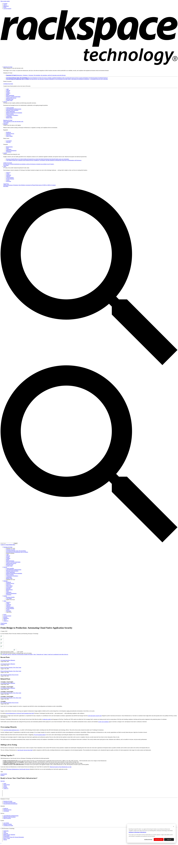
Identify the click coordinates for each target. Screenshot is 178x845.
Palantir (7, 91)
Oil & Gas (8, 134)
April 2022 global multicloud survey (11, 730)
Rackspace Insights (37, 159)
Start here (3, 781)
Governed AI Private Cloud (9, 802)
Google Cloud (9, 100)
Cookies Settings (148, 839)
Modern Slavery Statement (9, 834)
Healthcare (8, 132)
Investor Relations (10, 178)
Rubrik (7, 94)
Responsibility (6, 835)
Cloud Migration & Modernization (13, 109)
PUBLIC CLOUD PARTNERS (13, 96)
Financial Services (10, 133)
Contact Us (3, 544)
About (4, 166)
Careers (7, 180)
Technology (8, 151)
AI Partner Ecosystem (8, 83)
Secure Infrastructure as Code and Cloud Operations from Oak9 (20, 713)
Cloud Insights (4, 623)
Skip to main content (5, 1)
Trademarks (5, 830)
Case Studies (44, 160)
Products (2, 624)
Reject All (169, 839)
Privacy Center (6, 838)
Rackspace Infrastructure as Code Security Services (18, 769)
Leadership (8, 175)
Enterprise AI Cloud (7, 66)
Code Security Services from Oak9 (24, 750)
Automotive (8, 149)
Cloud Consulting (10, 107)
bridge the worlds (47, 719)
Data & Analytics (10, 114)
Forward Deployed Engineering (10, 803)
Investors (5, 787)
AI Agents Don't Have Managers (8, 660)
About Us (8, 172)
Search (15, 543)
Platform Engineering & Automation (14, 112)
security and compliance (103, 721)
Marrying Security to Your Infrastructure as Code (60, 766)
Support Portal (6, 784)
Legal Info (5, 833)
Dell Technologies (10, 95)
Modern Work (9, 117)
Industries (5, 124)
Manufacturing (9, 146)
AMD (7, 89)
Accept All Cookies (158, 839)
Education (8, 142)
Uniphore (8, 93)
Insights (5, 153)
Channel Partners (10, 177)
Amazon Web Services (11, 98)
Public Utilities (9, 136)
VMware (8, 90)
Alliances (8, 176)
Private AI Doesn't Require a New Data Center (11, 667)
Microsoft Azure (9, 99)
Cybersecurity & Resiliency (12, 115)
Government (9, 140)
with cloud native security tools (95, 715)
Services (5, 101)
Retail (7, 148)
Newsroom (8, 181)
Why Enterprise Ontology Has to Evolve (9, 674)
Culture (7, 173)
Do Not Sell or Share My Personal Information (13, 837)
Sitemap (5, 839)
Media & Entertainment (11, 150)
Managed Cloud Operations (12, 110)
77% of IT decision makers (39, 734)
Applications (9, 116)
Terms (4, 832)
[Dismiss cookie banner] (173, 826)
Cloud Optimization (10, 111)
